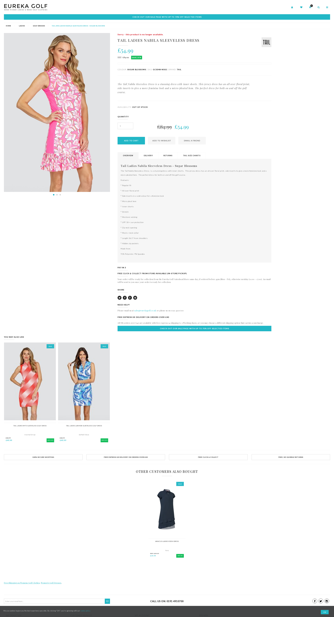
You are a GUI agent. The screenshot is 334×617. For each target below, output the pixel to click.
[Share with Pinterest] (135, 298)
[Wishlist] (301, 7)
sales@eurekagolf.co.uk (145, 310)
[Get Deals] (107, 601)
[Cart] (310, 7)
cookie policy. (85, 611)
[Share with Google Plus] (130, 298)
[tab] (128, 155)
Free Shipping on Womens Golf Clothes (22, 583)
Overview (128, 155)
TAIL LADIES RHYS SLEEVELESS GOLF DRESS (30, 426)
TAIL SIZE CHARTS (191, 155)
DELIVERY (148, 155)
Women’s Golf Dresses (51, 583)
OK (324, 612)
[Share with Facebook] (125, 298)
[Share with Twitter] (119, 298)
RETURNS (168, 155)
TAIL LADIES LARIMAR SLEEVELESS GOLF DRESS (84, 426)
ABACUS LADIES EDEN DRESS (167, 541)
